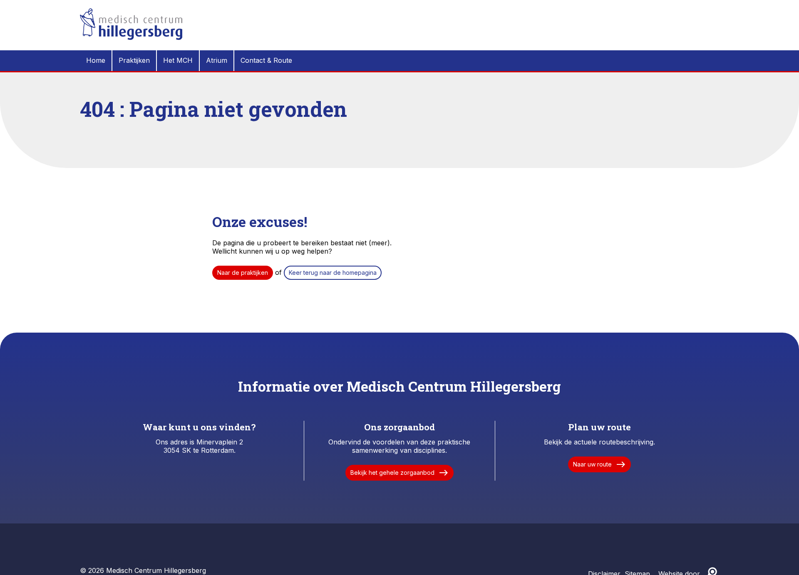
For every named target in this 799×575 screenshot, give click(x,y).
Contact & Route (266, 60)
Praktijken (134, 60)
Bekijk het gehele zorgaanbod (399, 473)
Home (95, 60)
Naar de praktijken (242, 272)
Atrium (216, 60)
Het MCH (178, 60)
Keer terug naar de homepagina (333, 272)
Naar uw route (599, 464)
